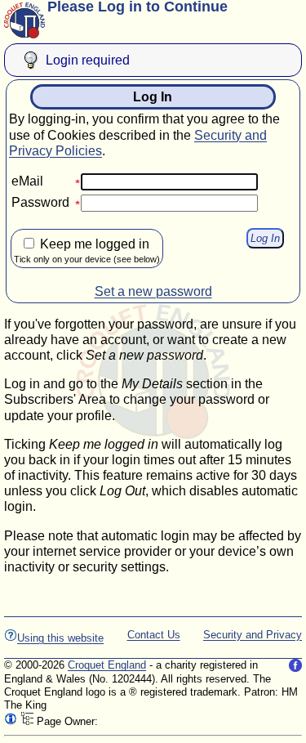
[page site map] (26, 721)
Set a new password (153, 291)
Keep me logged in (87, 250)
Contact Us (153, 635)
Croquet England (107, 665)
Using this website (60, 638)
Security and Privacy (252, 635)
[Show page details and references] (10, 721)
